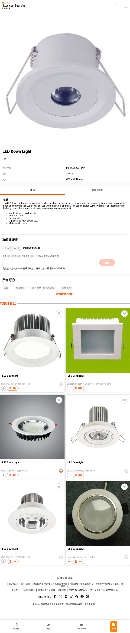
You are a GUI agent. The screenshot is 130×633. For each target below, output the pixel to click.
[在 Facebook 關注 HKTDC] (55, 596)
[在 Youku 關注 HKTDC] (87, 596)
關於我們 (25, 584)
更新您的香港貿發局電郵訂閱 (109, 584)
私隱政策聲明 (29, 590)
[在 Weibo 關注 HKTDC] (71, 596)
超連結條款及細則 (46, 590)
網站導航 (62, 590)
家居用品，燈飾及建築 (43, 288)
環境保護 (66, 288)
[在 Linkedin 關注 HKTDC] (65, 596)
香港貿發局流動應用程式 (55, 584)
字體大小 (65, 586)
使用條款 (15, 590)
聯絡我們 (37, 584)
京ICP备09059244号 (78, 590)
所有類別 (20, 288)
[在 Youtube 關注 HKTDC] (82, 596)
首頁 (6, 288)
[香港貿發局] (65, 578)
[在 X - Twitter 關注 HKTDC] (60, 596)
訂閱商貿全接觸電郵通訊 (81, 584)
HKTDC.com (12, 584)
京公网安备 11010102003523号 (104, 590)
